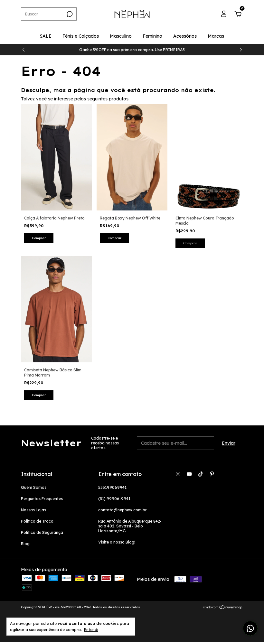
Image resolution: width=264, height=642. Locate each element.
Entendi (91, 629)
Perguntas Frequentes (42, 498)
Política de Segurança (42, 532)
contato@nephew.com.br (122, 509)
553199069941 (112, 487)
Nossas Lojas (33, 509)
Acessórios (185, 36)
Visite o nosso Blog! (116, 542)
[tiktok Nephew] (200, 474)
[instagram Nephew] (178, 474)
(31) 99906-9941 (114, 498)
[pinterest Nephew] (211, 474)
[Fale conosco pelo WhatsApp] (250, 628)
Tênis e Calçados (80, 36)
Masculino (121, 36)
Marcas (216, 36)
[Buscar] (69, 14)
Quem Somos (33, 487)
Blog (25, 543)
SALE (46, 36)
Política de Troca (37, 521)
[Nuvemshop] (223, 608)
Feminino (152, 36)
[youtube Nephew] (189, 474)
